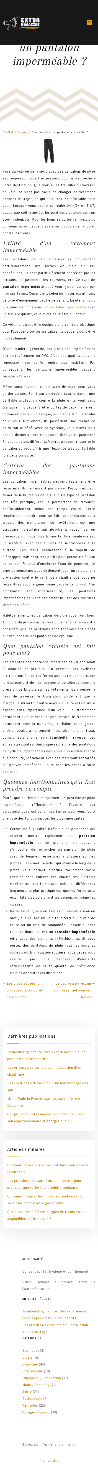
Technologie (32, 1398)
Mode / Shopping (18, 132)
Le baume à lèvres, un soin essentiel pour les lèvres (72, 990)
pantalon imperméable (68, 307)
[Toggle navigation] (90, 22)
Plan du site (49, 1460)
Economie (30, 1364)
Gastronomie (32, 1371)
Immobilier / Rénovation (41, 1378)
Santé (27, 1391)
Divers (27, 1357)
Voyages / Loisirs (36, 1412)
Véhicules (30, 1405)
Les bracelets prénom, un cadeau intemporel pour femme (25, 990)
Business (29, 1350)
